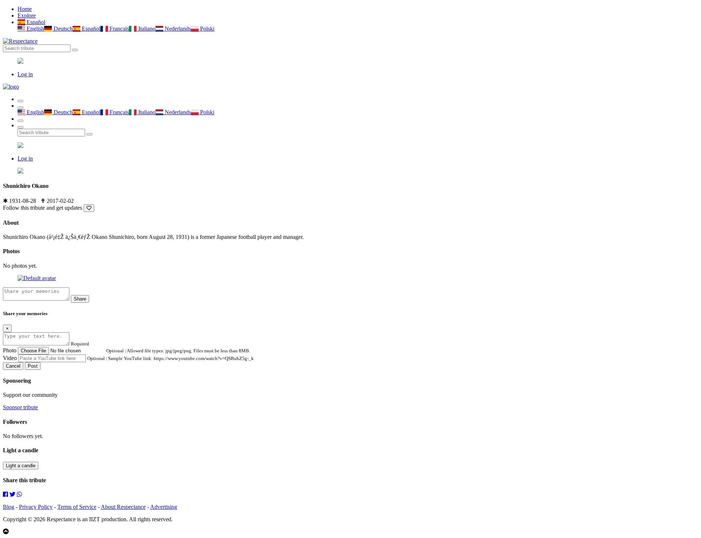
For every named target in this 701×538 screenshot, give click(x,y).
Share (80, 299)
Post (33, 366)
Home (25, 9)
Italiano (146, 29)
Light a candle (20, 465)
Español (35, 22)
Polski (206, 29)
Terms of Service (76, 507)
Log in (25, 74)
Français (118, 29)
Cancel (13, 366)
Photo (9, 350)
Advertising (163, 507)
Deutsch (62, 29)
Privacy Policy (36, 507)
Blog (8, 507)
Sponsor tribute (20, 407)
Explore (27, 15)
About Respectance (123, 507)
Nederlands (177, 29)
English (34, 29)
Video (10, 358)
